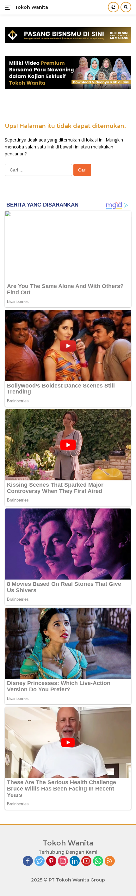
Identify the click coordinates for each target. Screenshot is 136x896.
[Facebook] (28, 861)
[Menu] (9, 7)
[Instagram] (63, 861)
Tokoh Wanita (31, 7)
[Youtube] (86, 861)
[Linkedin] (75, 861)
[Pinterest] (51, 861)
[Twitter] (39, 861)
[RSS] (110, 861)
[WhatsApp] (98, 861)
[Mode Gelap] (113, 7)
